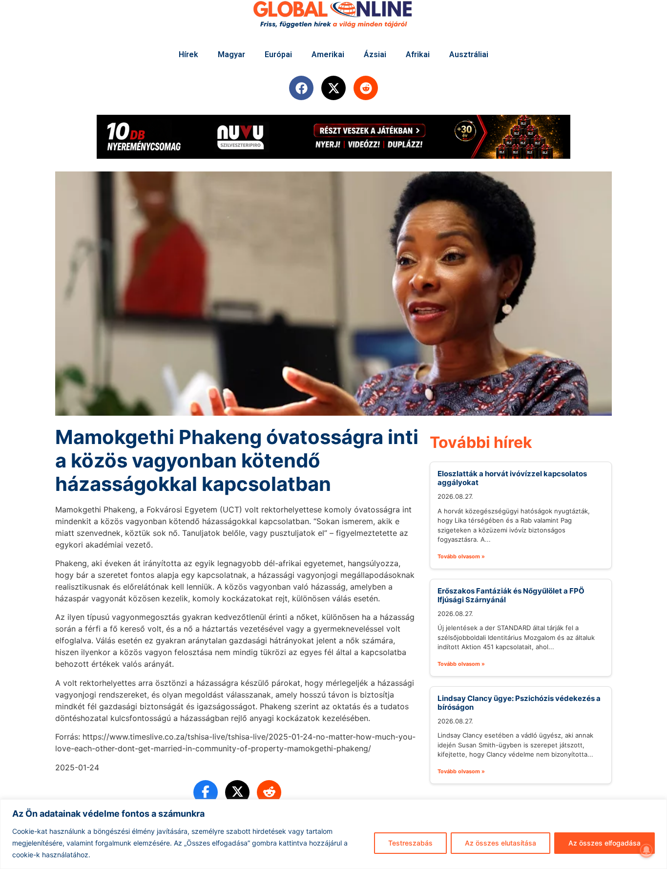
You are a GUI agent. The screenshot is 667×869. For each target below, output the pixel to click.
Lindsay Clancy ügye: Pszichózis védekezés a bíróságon (519, 703)
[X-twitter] (333, 88)
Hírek (188, 54)
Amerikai (328, 54)
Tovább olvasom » (461, 556)
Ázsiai (375, 54)
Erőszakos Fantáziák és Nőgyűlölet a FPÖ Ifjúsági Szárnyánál (511, 595)
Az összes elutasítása (500, 843)
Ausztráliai (468, 54)
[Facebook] (301, 88)
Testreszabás (410, 843)
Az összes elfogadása (604, 843)
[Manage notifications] (646, 850)
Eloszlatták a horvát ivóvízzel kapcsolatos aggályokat (512, 478)
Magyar (231, 54)
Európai (278, 54)
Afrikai (418, 54)
